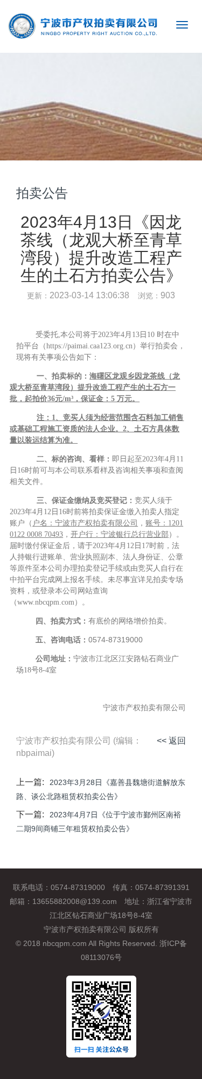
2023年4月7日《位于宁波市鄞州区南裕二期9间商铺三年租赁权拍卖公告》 (98, 821)
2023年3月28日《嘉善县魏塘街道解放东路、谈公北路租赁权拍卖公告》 (100, 789)
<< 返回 (171, 740)
